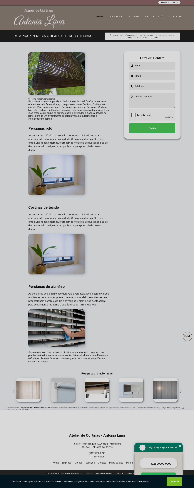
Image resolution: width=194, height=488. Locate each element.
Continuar (174, 481)
